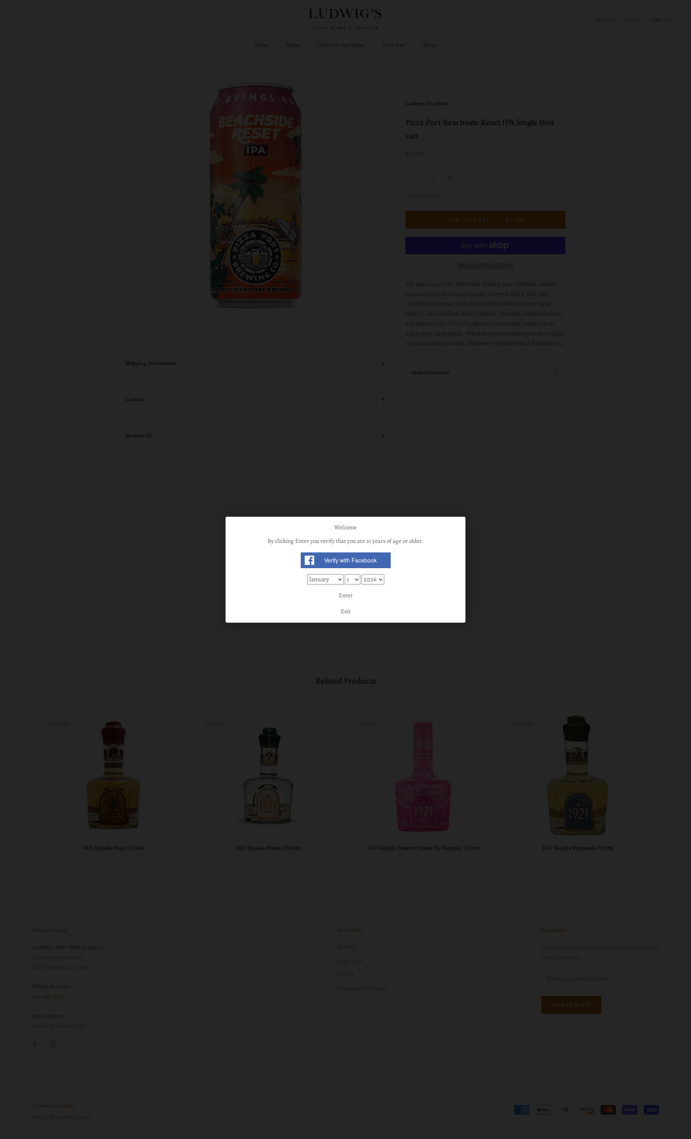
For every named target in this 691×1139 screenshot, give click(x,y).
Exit (346, 611)
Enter (346, 596)
